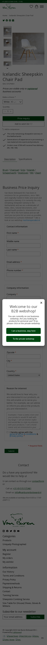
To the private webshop (23, 339)
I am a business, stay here (23, 331)
